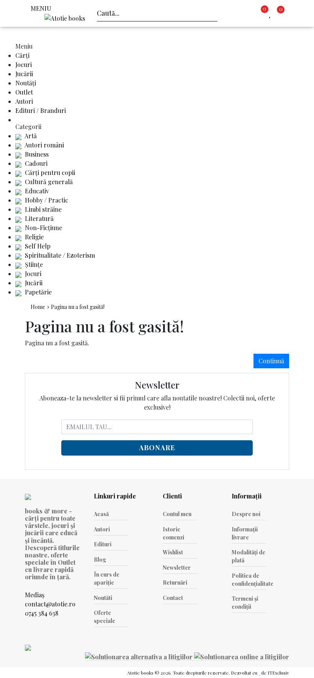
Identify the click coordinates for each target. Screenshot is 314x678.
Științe (33, 264)
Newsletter (177, 567)
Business (36, 154)
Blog (100, 559)
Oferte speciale (104, 616)
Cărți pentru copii (49, 172)
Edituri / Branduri (40, 110)
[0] (271, 13)
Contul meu (177, 514)
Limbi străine (42, 209)
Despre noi (246, 514)
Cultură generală (48, 182)
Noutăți (25, 83)
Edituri (102, 544)
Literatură (38, 218)
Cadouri (35, 163)
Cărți (22, 55)
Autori (24, 101)
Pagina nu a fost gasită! (78, 306)
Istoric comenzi (173, 533)
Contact (173, 597)
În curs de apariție (106, 578)
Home (38, 306)
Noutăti (103, 597)
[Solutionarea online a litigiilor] (241, 656)
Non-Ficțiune (42, 228)
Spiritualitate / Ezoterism (59, 255)
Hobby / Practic (45, 200)
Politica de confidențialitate (249, 579)
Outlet (24, 92)
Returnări (175, 582)
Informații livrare (245, 533)
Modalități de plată (248, 556)
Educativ (36, 191)
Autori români (43, 145)
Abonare (157, 447)
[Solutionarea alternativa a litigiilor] (139, 656)
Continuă (271, 361)
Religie (33, 237)
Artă (30, 136)
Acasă (101, 514)
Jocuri (23, 64)
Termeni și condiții (245, 602)
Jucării (24, 74)
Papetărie (37, 292)
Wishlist (173, 552)
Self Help (37, 246)
